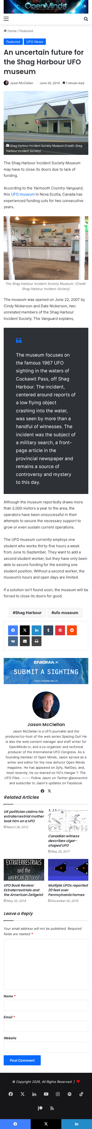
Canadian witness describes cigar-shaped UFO (63, 841)
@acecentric (78, 778)
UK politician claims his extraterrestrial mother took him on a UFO (24, 816)
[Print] (36, 641)
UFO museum (23, 194)
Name (9, 996)
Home (12, 31)
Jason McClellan (21, 83)
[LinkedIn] (36, 630)
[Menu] (6, 18)
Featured (26, 31)
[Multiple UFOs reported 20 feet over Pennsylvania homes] (68, 870)
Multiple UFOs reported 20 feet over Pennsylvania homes (68, 890)
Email (9, 1017)
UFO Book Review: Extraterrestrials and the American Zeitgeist (23, 890)
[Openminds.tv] (46, 7)
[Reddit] (72, 630)
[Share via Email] (25, 641)
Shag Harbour (28, 612)
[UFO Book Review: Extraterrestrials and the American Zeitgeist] (24, 870)
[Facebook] (13, 630)
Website (10, 1038)
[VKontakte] (13, 641)
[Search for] (85, 18)
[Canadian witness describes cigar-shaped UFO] (68, 820)
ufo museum (66, 612)
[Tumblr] (48, 630)
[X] (25, 630)
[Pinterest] (60, 630)
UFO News (34, 42)
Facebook (74, 783)
